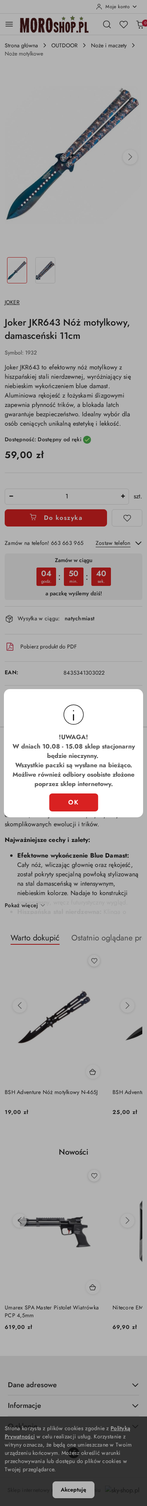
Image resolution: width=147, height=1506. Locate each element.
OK (73, 802)
